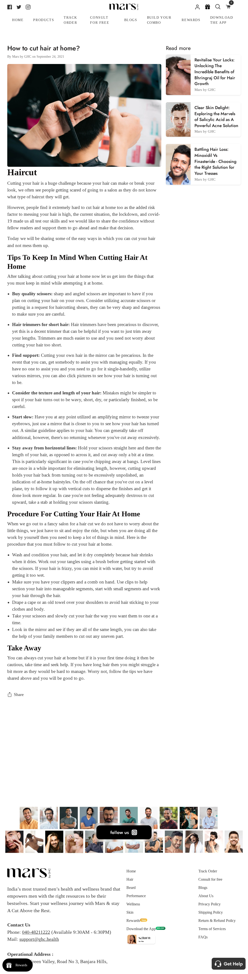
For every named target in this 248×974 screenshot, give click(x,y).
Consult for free (210, 879)
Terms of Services (212, 929)
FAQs (203, 937)
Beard (131, 888)
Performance (136, 896)
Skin (129, 912)
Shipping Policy (210, 912)
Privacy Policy (209, 904)
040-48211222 (36, 932)
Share (19, 694)
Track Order (207, 871)
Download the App (141, 929)
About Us (205, 896)
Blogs (202, 888)
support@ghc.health (39, 939)
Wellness (133, 904)
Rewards (133, 920)
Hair (129, 879)
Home (131, 871)
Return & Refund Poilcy (217, 920)
